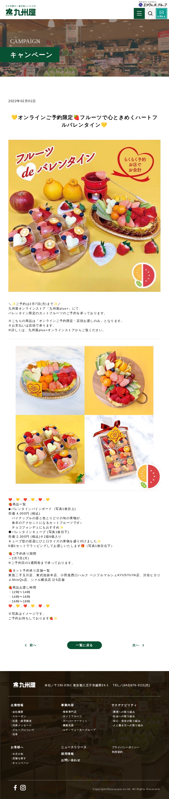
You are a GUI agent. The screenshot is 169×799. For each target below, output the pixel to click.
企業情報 (17, 705)
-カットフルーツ (72, 716)
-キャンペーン (20, 763)
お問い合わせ (70, 760)
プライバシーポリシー (126, 747)
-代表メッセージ (21, 725)
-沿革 (14, 734)
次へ (135, 645)
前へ (33, 645)
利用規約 (117, 752)
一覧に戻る (84, 645)
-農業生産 (68, 725)
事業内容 (67, 705)
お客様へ (17, 747)
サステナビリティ (124, 705)
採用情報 (67, 753)
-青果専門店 (69, 711)
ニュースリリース (74, 747)
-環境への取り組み (123, 711)
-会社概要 (17, 711)
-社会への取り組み (123, 716)
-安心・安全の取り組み (126, 721)
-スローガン (18, 716)
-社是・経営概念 (21, 721)
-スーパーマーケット (75, 721)
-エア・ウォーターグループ (79, 730)
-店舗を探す (18, 758)
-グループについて (23, 730)
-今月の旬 (17, 754)
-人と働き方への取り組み (127, 725)
